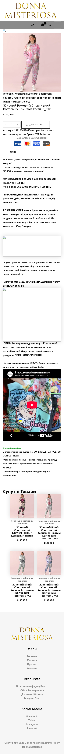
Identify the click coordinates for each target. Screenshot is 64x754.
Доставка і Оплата (32, 694)
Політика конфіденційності (32, 686)
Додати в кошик (35, 125)
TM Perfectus (42, 134)
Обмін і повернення (32, 690)
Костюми (20, 93)
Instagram (32, 724)
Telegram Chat (32, 698)
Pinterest (32, 728)
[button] (4, 30)
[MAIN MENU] (57, 25)
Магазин (32, 660)
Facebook (32, 716)
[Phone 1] (32, 25)
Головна (8, 93)
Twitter (32, 720)
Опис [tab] (13, 152)
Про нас (32, 664)
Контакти (32, 668)
